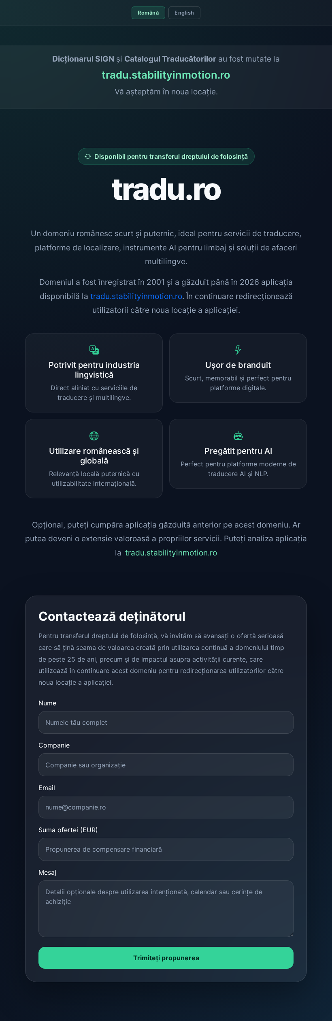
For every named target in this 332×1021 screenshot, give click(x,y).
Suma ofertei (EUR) (68, 830)
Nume (47, 703)
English (184, 13)
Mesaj (47, 872)
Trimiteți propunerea (166, 958)
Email (46, 788)
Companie (54, 745)
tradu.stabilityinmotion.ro (166, 74)
